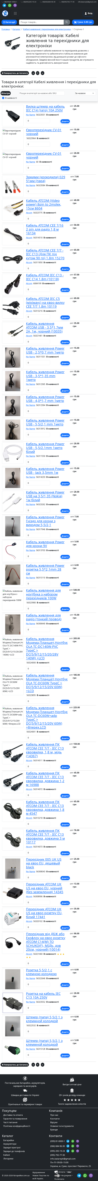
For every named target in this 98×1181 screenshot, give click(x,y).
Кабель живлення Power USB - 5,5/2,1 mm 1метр (45, 422)
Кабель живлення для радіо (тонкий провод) (43, 617)
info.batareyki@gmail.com (87, 2)
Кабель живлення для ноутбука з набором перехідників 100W (43, 594)
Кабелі (6, 1155)
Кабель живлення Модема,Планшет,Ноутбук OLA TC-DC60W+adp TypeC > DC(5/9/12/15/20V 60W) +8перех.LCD (47, 717)
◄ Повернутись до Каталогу (15, 73)
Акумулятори (9, 1143)
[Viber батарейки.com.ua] (15, 5)
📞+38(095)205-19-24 (28, 2)
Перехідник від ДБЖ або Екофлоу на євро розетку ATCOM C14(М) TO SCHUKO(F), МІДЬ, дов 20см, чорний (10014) (45, 942)
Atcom (29, 212)
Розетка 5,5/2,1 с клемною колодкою (41, 972)
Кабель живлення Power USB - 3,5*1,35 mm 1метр (45, 376)
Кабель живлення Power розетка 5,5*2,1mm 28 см (45, 569)
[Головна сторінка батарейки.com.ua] (5, 13)
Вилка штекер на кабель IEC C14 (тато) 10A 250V (45, 108)
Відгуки (53, 1122)
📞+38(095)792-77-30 (66, 2)
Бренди (54, 1129)
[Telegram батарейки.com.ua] (5, 5)
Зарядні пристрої (11, 1147)
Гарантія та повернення (15, 1118)
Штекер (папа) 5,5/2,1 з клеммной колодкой (44, 1019)
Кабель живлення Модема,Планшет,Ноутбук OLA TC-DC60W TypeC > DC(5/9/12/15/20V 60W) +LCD (47, 683)
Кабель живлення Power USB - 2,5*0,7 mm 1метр (45, 350)
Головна (6, 29)
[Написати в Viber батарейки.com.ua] (91, 1175)
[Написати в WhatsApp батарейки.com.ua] (85, 1175)
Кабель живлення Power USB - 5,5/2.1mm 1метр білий (45, 448)
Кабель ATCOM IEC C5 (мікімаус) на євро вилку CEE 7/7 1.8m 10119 (45, 302)
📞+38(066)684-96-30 (47, 2)
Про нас (54, 1115)
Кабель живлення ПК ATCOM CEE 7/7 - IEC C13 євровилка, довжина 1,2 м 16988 (45, 779)
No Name (30, 114)
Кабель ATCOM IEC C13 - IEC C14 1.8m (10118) (45, 277)
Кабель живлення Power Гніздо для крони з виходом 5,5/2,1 (45, 521)
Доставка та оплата (13, 1115)
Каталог (16, 29)
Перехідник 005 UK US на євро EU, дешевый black (43, 863)
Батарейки (8, 1140)
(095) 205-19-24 (57, 1151)
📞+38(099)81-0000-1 (9, 2)
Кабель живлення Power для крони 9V (45, 544)
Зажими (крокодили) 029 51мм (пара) (45, 179)
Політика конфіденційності (16, 1126)
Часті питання (10, 1122)
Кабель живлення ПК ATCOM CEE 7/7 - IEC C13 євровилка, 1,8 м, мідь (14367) (45, 750)
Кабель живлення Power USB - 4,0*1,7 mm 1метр (45, 399)
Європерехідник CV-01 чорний (44, 132)
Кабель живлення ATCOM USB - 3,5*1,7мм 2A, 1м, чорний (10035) (44, 327)
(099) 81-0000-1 (57, 1141)
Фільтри (5, 93)
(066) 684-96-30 (57, 1146)
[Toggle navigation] (15, 13)
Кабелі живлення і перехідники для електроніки (47, 29)
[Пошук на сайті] (67, 22)
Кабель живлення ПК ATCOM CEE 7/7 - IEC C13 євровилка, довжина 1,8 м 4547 (45, 808)
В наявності (11, 98)
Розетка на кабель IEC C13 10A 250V (43, 995)
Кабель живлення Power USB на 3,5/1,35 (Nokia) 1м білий (45, 496)
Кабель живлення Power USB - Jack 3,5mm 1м (45, 470)
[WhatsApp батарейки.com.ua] (10, 5)
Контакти (55, 1118)
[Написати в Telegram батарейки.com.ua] (79, 1175)
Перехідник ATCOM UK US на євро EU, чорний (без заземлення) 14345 (44, 888)
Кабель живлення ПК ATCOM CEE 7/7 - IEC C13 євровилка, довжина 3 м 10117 (45, 836)
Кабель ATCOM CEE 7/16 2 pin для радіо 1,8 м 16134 (44, 229)
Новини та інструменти (62, 1126)
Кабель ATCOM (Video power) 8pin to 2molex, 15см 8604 (43, 204)
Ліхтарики (8, 1158)
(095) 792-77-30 (57, 1155)
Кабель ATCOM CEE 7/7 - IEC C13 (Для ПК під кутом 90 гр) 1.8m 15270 (45, 254)
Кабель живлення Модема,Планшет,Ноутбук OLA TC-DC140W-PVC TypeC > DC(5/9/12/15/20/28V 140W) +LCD (47, 648)
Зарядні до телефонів (14, 1151)
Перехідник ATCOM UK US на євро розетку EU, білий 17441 (44, 913)
